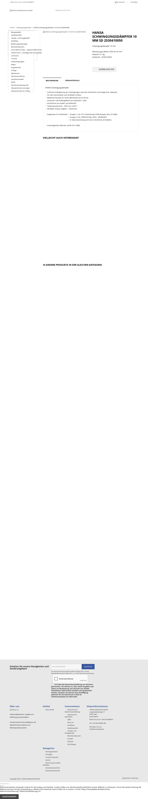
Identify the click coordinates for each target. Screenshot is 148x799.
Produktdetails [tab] (72, 80)
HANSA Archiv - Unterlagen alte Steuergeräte (25, 53)
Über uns (16, 18)
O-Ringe (14, 70)
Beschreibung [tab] (52, 80)
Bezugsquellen (16, 32)
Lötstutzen (15, 56)
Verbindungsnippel (17, 62)
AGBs (69, 720)
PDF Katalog (71, 744)
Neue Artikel (49, 710)
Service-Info (122, 18)
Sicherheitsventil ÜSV (52, 771)
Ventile (64, 18)
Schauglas (51, 18)
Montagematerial (104, 18)
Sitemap (70, 741)
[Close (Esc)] (1, 783)
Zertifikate (14, 41)
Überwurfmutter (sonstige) (20, 88)
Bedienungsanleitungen (19, 44)
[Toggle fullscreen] (5, 783)
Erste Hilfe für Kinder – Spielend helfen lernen (25, 50)
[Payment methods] (130, 778)
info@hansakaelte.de (96, 729)
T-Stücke (14, 59)
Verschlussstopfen (17, 79)
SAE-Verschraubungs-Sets (20, 85)
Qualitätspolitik (16, 35)
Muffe (13, 82)
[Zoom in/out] (8, 783)
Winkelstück (15, 73)
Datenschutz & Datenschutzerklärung (72, 711)
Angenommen (9, 796)
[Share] (3, 783)
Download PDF (104, 69)
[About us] (14, 709)
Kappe (13, 64)
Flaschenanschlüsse (18, 76)
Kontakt (16, 23)
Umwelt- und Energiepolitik (20, 38)
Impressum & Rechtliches (71, 716)
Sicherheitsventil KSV (52, 768)
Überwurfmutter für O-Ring (20, 91)
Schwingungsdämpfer (82, 18)
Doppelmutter (16, 67)
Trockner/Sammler (33, 18)
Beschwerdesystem (17, 47)
